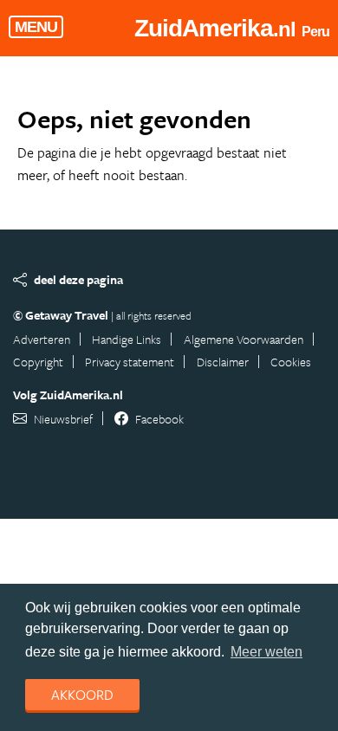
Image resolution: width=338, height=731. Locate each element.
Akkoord (82, 694)
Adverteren (41, 339)
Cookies (290, 362)
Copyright (38, 362)
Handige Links (126, 339)
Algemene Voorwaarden (243, 339)
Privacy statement (129, 362)
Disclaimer (223, 362)
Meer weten (266, 651)
